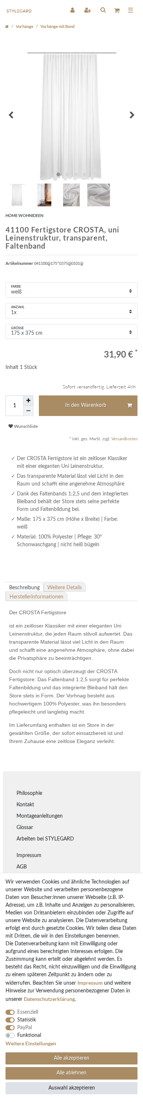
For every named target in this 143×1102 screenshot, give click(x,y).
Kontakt (25, 804)
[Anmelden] (73, 10)
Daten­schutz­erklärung (49, 999)
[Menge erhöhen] (28, 400)
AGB (21, 867)
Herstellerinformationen (36, 597)
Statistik (26, 1020)
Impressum (28, 855)
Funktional (29, 1035)
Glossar (24, 827)
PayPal (24, 1027)
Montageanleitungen (39, 816)
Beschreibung (24, 587)
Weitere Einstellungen (31, 1043)
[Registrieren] (88, 10)
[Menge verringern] (28, 411)
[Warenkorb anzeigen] (116, 10)
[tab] (25, 586)
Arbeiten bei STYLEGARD (45, 839)
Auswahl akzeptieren (71, 1088)
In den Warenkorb (85, 405)
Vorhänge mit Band (57, 26)
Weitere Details (64, 587)
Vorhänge (24, 26)
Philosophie (29, 793)
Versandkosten (124, 439)
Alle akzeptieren (71, 1058)
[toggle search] (103, 10)
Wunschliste (25, 426)
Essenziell (27, 1012)
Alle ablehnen (71, 1073)
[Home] (7, 26)
